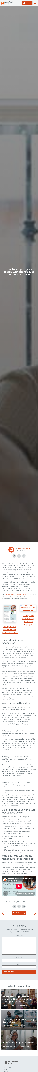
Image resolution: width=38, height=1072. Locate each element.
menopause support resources (15, 594)
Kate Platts (22, 1025)
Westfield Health (24, 548)
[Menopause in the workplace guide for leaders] (10, 614)
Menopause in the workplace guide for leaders (10, 630)
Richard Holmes (22, 1005)
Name (19, 958)
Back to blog (20, 913)
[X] (14, 556)
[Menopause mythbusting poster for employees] (28, 609)
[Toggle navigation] (34, 3)
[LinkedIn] (24, 556)
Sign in (28, 3)
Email (19, 964)
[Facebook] (19, 556)
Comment (19, 935)
